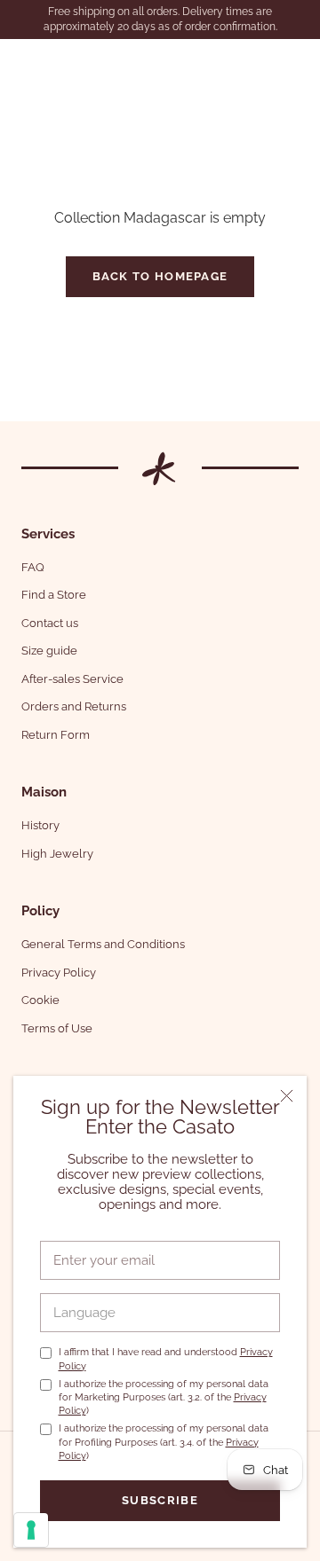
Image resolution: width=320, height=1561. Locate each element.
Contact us (49, 623)
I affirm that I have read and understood (166, 1358)
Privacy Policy (58, 972)
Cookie (40, 1000)
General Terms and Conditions (103, 944)
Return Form (55, 734)
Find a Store (53, 594)
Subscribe (160, 1500)
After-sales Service (72, 679)
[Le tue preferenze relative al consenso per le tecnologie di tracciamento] (31, 1530)
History (40, 825)
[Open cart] (295, 62)
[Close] (286, 1095)
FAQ (32, 567)
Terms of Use (56, 1028)
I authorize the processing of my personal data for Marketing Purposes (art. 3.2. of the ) (163, 1397)
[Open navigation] (25, 62)
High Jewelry (57, 853)
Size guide (49, 650)
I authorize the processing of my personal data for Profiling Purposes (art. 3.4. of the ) (163, 1442)
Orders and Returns (73, 706)
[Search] (261, 62)
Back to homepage (160, 276)
